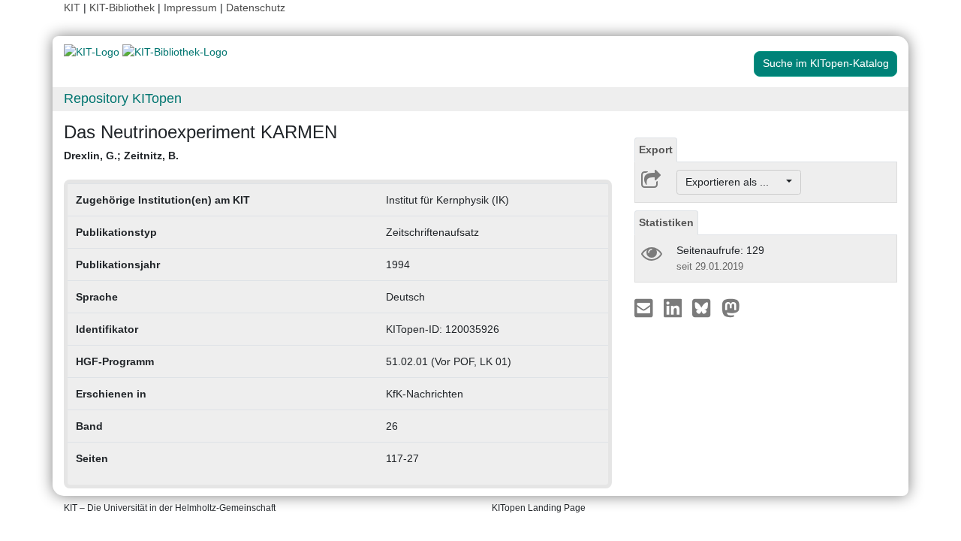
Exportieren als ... (734, 182)
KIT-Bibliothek (123, 8)
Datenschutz (255, 8)
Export (656, 150)
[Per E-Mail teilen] (645, 307)
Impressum (190, 8)
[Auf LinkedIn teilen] (674, 307)
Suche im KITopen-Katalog (826, 63)
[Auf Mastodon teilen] (731, 307)
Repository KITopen (123, 98)
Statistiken (666, 222)
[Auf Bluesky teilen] (705, 307)
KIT (72, 8)
